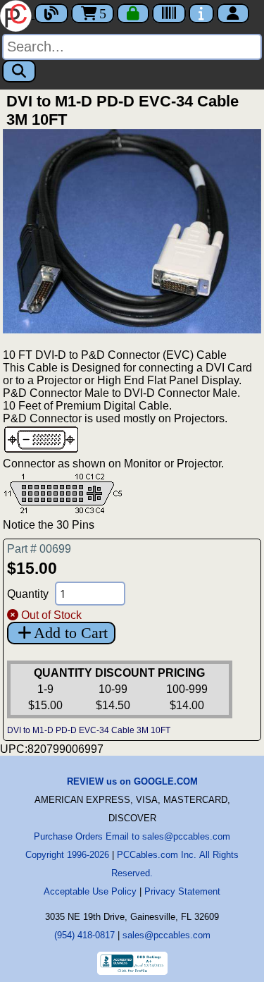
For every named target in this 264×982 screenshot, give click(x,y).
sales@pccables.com (166, 935)
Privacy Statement (182, 891)
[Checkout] (133, 13)
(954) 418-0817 (84, 935)
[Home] (17, 14)
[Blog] (51, 13)
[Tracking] (169, 13)
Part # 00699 (39, 549)
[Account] (233, 13)
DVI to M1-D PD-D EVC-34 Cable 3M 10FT (88, 730)
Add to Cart (71, 633)
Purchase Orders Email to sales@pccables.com (132, 836)
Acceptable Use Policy (90, 891)
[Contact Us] (201, 13)
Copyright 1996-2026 (67, 854)
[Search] (19, 71)
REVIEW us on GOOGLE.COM (132, 781)
